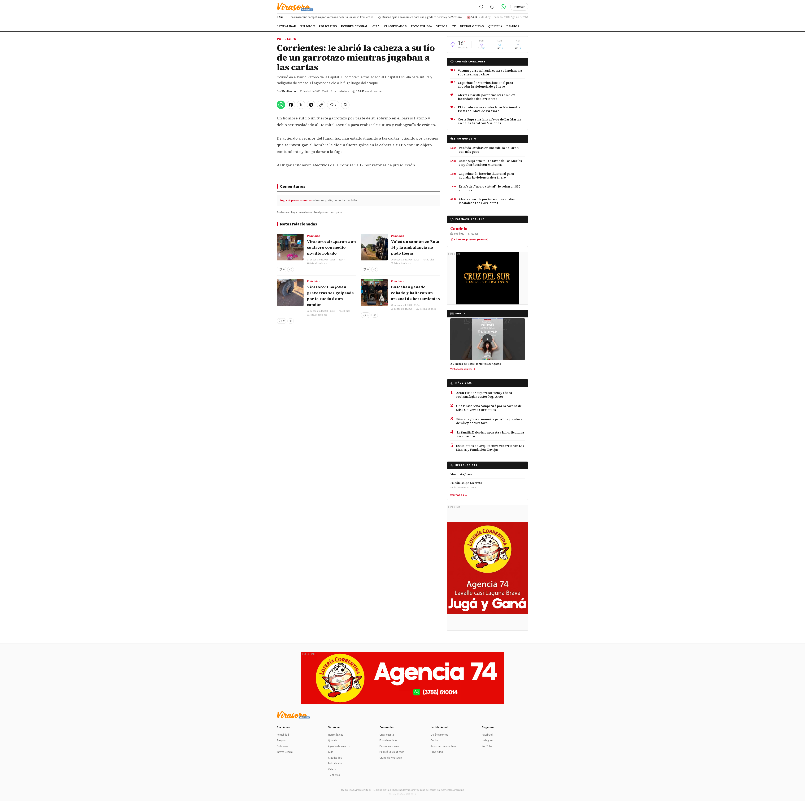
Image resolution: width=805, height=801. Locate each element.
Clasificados (395, 26)
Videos (442, 26)
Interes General (354, 26)
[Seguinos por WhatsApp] (503, 6)
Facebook (487, 735)
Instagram (487, 740)
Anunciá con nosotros (443, 746)
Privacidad (437, 752)
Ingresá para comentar (296, 200)
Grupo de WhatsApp (390, 758)
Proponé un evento (390, 746)
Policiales (328, 26)
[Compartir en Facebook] (291, 105)
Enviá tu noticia (388, 740)
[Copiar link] (321, 105)
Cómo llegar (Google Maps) (471, 239)
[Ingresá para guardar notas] (345, 105)
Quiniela (495, 26)
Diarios (512, 26)
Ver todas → (458, 495)
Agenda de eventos (338, 746)
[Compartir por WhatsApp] (281, 105)
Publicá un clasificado (391, 752)
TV (454, 26)
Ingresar (519, 7)
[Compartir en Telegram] (311, 105)
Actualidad (286, 26)
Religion (307, 26)
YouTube (487, 746)
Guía (376, 26)
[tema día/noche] (492, 6)
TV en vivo (334, 775)
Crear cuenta (386, 735)
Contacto (436, 740)
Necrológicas (472, 26)
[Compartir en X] (301, 105)
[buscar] (481, 6)
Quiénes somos (439, 735)
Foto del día (421, 26)
